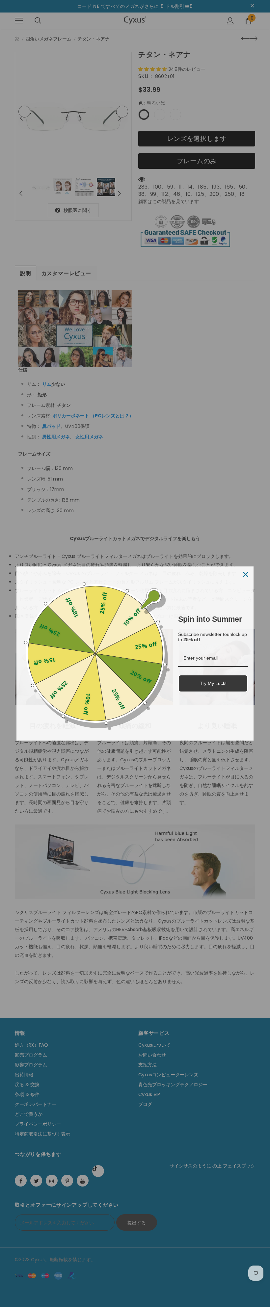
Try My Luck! (213, 683)
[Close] (246, 574)
